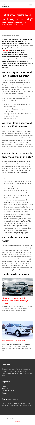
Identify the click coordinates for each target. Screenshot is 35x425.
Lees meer (5, 316)
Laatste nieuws (13, 22)
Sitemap (4, 393)
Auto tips (5, 388)
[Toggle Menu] (30, 5)
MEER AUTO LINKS (8, 391)
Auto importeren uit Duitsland (13, 341)
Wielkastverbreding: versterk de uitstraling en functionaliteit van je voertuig (15, 300)
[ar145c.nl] (6, 5)
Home (4, 22)
